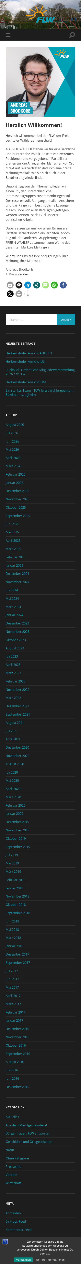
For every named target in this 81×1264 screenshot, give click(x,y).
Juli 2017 (12, 971)
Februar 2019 (15, 880)
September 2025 (18, 516)
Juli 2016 (12, 1070)
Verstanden (23, 1259)
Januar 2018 (14, 946)
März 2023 (13, 673)
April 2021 (13, 739)
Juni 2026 (12, 441)
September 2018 (18, 913)
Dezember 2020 (17, 747)
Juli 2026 (12, 433)
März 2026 (13, 466)
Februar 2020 (15, 805)
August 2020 (15, 764)
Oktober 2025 (16, 507)
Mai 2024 (12, 598)
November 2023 (17, 631)
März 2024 (13, 607)
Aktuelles (12, 1117)
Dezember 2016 (17, 1029)
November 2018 (17, 896)
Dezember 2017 (17, 954)
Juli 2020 (12, 772)
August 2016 (15, 1062)
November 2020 (17, 756)
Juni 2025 (12, 524)
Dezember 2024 (17, 573)
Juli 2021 (12, 731)
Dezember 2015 (17, 1087)
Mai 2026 (12, 449)
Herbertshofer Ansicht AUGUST (29, 353)
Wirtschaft (13, 1183)
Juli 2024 (12, 590)
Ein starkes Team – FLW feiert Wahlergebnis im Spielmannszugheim (40, 392)
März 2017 (13, 1004)
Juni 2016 (12, 1078)
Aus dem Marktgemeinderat (26, 1125)
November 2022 (17, 689)
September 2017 (18, 962)
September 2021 (18, 714)
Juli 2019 (12, 855)
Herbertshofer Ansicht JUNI (26, 382)
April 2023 (13, 664)
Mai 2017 (12, 987)
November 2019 (17, 830)
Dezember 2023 (17, 623)
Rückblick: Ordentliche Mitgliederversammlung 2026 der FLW (40, 372)
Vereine (11, 1175)
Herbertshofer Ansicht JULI (25, 362)
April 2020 (13, 789)
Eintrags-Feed (16, 1221)
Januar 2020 (14, 813)
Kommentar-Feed (19, 1230)
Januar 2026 (14, 483)
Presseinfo (13, 1166)
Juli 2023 (12, 656)
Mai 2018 (12, 929)
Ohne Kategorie (17, 1158)
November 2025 (17, 499)
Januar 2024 (14, 615)
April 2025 (13, 540)
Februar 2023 (15, 681)
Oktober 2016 (16, 1045)
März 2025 (13, 549)
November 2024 (17, 582)
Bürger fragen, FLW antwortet (28, 1133)
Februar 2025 (15, 557)
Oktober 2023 (16, 640)
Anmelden (13, 1213)
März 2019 (13, 871)
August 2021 (15, 723)
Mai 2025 (12, 532)
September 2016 (18, 1054)
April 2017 (13, 996)
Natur (10, 1150)
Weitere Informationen (50, 1259)
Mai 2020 (12, 780)
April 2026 (13, 458)
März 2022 (13, 698)
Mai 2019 (12, 863)
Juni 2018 (12, 921)
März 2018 (13, 938)
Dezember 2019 (17, 822)
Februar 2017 (15, 1012)
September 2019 (18, 847)
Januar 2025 (14, 565)
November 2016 (17, 1037)
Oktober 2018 (16, 904)
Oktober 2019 (16, 838)
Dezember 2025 (17, 491)
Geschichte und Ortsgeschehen (29, 1141)
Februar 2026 (15, 474)
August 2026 (15, 425)
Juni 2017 (12, 979)
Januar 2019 (14, 888)
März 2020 (13, 797)
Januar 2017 (14, 1020)
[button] (10, 285)
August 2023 (15, 648)
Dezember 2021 (17, 706)
